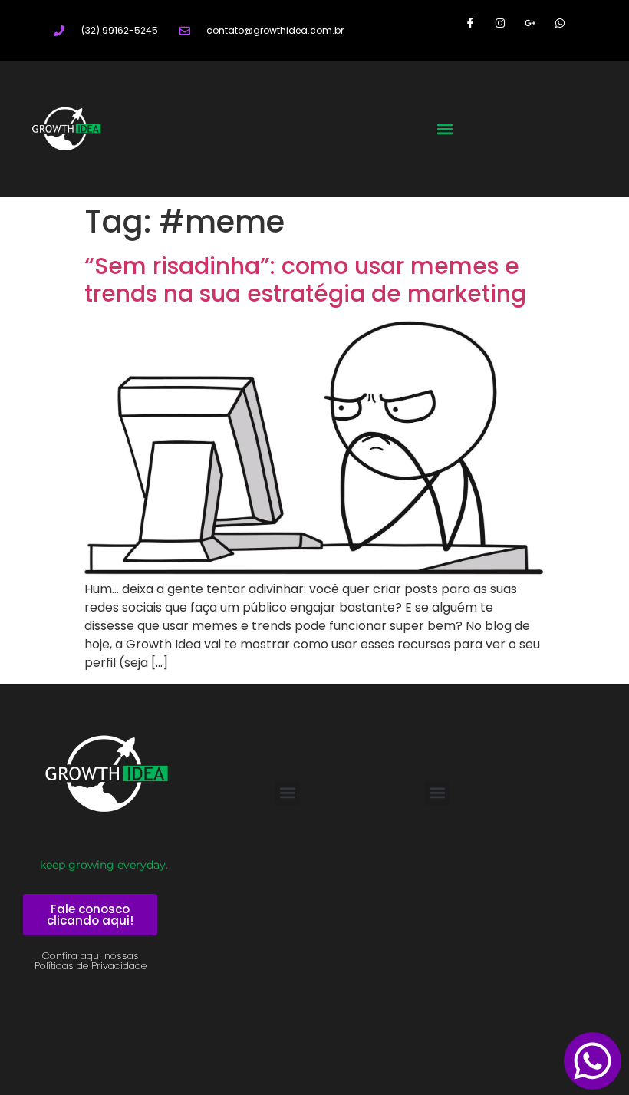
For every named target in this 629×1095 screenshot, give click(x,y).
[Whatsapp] (560, 23)
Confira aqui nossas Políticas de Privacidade (91, 960)
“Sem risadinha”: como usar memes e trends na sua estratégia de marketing (305, 279)
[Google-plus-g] (530, 23)
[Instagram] (500, 23)
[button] (445, 128)
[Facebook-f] (470, 23)
